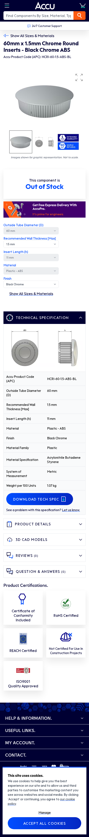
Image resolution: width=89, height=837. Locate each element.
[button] (79, 77)
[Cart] (82, 6)
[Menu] (6, 5)
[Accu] (45, 5)
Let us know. (71, 510)
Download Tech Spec (36, 499)
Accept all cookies (44, 823)
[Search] (79, 15)
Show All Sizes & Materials (32, 35)
